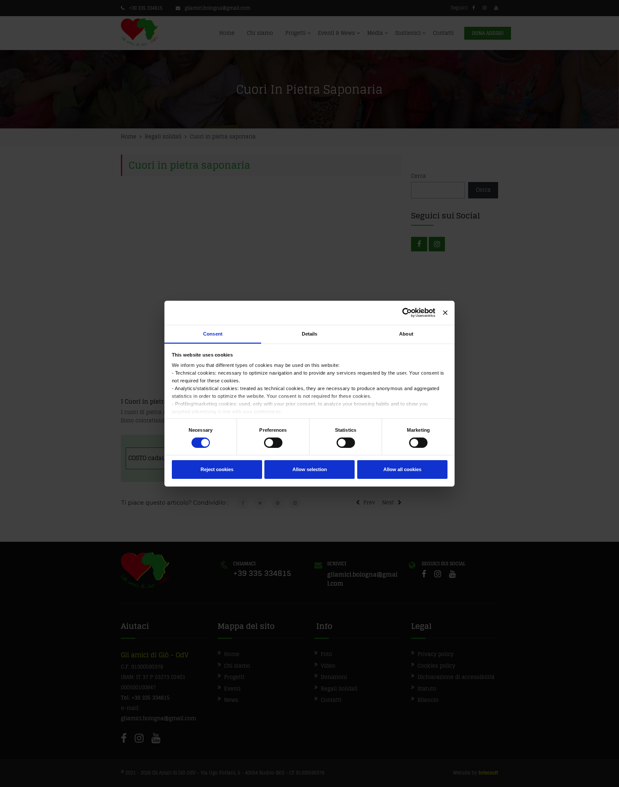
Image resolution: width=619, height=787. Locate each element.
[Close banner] (445, 312)
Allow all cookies (402, 469)
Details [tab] (310, 333)
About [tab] (406, 333)
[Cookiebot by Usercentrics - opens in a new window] (407, 313)
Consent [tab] (212, 333)
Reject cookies (217, 469)
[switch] (273, 443)
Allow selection (309, 469)
